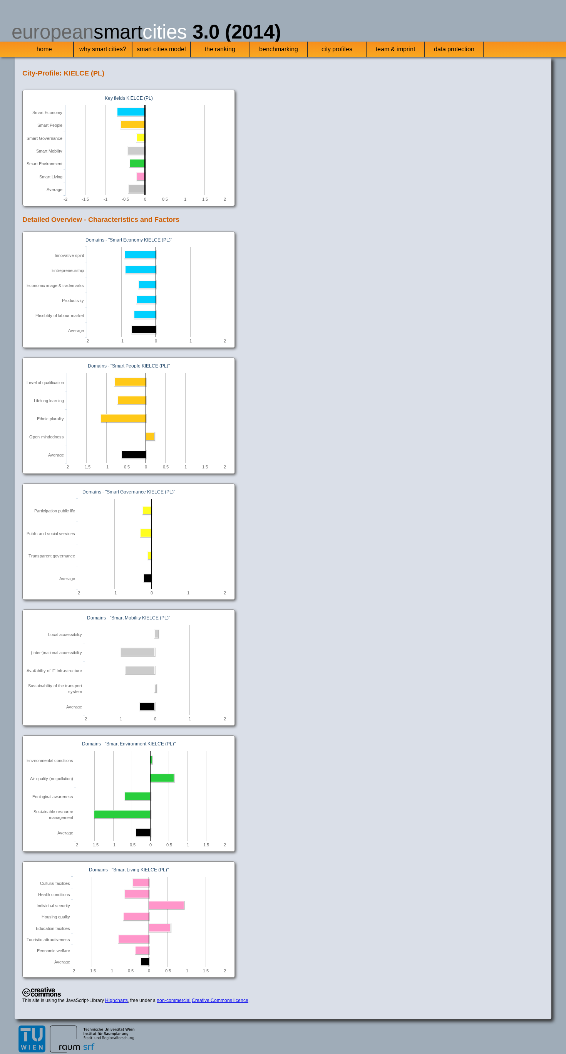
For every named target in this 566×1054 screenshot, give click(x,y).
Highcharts (116, 1000)
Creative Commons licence (220, 1000)
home (44, 49)
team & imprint (395, 49)
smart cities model (161, 49)
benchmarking (278, 49)
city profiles (337, 49)
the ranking (220, 49)
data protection (454, 49)
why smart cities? (102, 49)
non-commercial (174, 1000)
